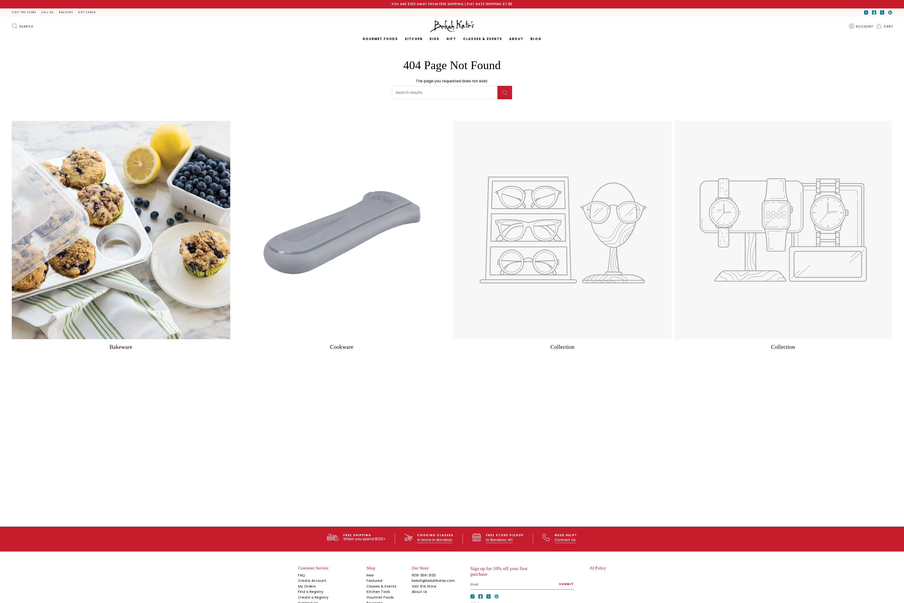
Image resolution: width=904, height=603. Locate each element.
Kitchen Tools (378, 591)
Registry (66, 12)
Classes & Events (381, 586)
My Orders (307, 586)
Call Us (47, 12)
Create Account (312, 580)
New (370, 575)
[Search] (504, 92)
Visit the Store (24, 12)
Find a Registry (310, 591)
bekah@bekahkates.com (433, 580)
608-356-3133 (424, 575)
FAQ (301, 575)
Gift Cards (87, 12)
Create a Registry (313, 597)
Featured (374, 580)
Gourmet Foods (380, 597)
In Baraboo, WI (499, 540)
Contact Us (565, 540)
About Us (419, 591)
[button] (451, 39)
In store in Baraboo (434, 540)
